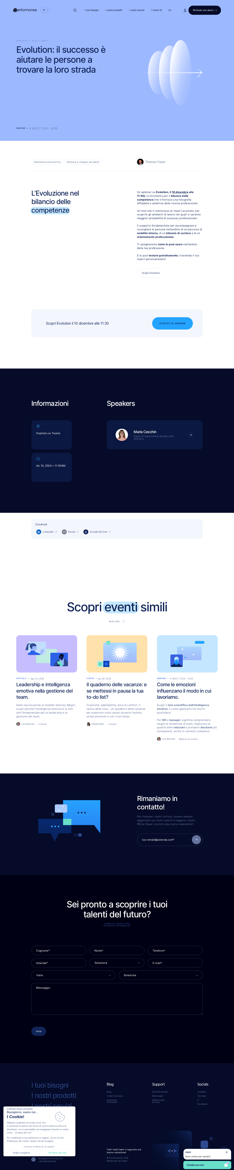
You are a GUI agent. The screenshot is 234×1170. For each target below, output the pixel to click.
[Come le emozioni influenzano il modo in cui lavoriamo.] (187, 688)
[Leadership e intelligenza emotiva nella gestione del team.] (46, 688)
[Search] (74, 10)
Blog (35, 41)
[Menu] (170, 10)
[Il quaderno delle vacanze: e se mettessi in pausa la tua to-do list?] (117, 688)
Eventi (44, 41)
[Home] (25, 10)
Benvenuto (22, 41)
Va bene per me (57, 1152)
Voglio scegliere (21, 1152)
